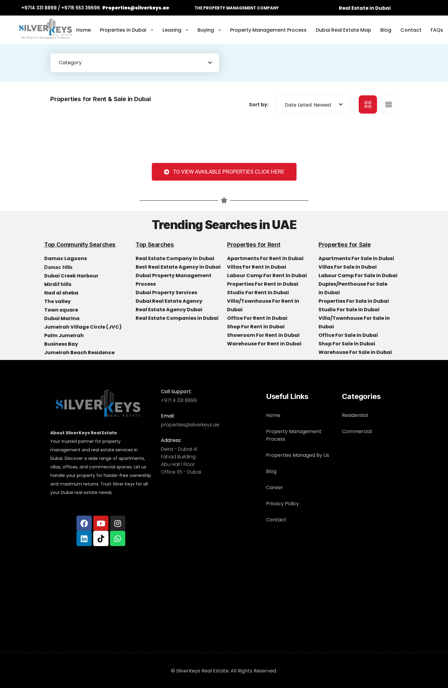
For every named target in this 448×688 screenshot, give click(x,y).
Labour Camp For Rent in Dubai (267, 275)
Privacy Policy (282, 503)
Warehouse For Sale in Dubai (355, 352)
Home (83, 30)
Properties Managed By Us (297, 455)
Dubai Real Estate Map (343, 30)
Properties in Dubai (123, 30)
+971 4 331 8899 (179, 400)
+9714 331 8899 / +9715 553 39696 (60, 8)
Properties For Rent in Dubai (263, 284)
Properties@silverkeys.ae (135, 8)
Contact (410, 30)
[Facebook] (84, 523)
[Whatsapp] (117, 538)
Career (274, 487)
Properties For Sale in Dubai (354, 301)
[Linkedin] (84, 538)
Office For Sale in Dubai (348, 335)
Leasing (171, 30)
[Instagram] (117, 523)
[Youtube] (100, 523)
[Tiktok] (100, 538)
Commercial (357, 431)
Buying (205, 30)
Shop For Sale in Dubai (347, 343)
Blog (385, 30)
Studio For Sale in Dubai (349, 309)
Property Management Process (268, 30)
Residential (355, 415)
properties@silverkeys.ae (190, 424)
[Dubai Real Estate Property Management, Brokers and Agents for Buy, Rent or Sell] (45, 30)
